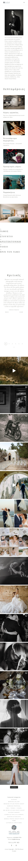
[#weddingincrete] (14, 742)
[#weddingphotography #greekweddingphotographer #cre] (14, 485)
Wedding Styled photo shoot (14, 803)
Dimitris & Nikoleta (14, 816)
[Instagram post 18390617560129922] (14, 371)
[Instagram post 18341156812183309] (14, 771)
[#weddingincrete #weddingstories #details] (14, 685)
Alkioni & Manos (14, 812)
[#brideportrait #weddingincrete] (14, 599)
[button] (5, 343)
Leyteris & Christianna (14, 822)
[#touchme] (14, 428)
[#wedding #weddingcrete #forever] (14, 542)
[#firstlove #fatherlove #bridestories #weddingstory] (14, 628)
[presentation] (7, 312)
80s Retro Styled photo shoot (14, 810)
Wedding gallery (14, 801)
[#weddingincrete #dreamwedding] (14, 456)
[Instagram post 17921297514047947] (14, 399)
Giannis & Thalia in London (14, 814)
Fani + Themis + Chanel (14, 808)
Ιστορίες (14, 799)
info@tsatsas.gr (15, 839)
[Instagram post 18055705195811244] (14, 714)
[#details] (14, 656)
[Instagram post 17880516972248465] (14, 514)
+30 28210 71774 (17, 837)
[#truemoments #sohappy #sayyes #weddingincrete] (14, 571)
